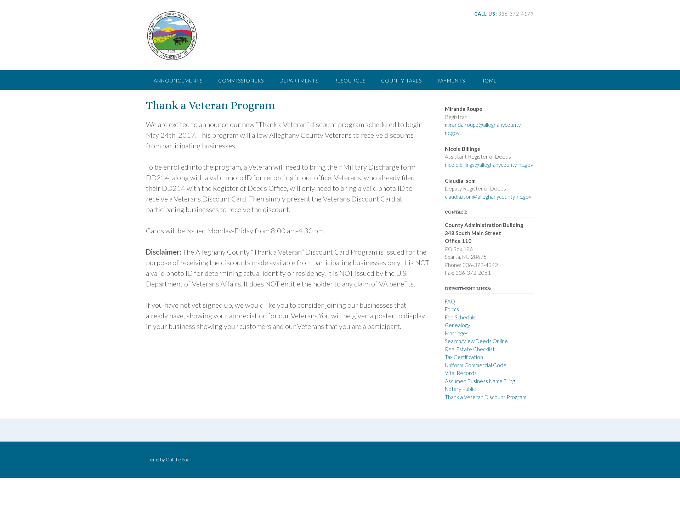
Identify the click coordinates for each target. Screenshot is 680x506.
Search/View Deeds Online (476, 341)
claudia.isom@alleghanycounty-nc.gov (488, 196)
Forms (452, 309)
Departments (298, 81)
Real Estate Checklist (470, 349)
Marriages (457, 333)
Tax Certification (464, 357)
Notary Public (460, 389)
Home (489, 81)
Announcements (178, 81)
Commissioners (241, 81)
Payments (451, 81)
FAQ (450, 301)
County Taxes (401, 81)
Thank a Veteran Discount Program (485, 397)
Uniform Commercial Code (475, 365)
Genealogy (457, 325)
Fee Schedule (460, 317)
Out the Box (177, 459)
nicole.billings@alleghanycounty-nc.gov (489, 164)
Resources (350, 81)
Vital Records (461, 373)
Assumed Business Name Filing (480, 381)
